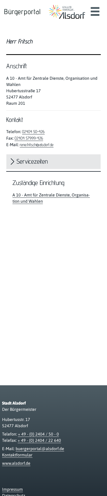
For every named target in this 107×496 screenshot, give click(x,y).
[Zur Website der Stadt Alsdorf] (67, 12)
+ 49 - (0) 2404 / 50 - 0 (38, 434)
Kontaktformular (17, 454)
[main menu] (95, 12)
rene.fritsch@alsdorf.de (37, 144)
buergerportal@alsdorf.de (40, 448)
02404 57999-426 (29, 138)
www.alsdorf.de (16, 463)
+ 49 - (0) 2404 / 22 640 (39, 440)
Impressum (12, 489)
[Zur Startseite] (22, 12)
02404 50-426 (33, 131)
